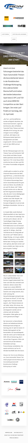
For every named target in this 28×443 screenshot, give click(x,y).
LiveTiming (5, 34)
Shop (14, 39)
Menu (24, 45)
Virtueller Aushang (19, 34)
